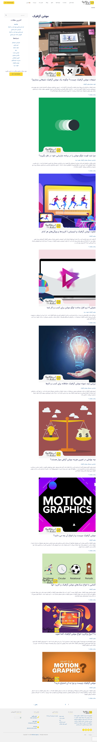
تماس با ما (41, 2)
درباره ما (34, 2)
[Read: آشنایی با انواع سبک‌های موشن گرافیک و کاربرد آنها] (69, 568)
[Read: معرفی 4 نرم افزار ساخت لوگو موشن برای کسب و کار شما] (67, 278)
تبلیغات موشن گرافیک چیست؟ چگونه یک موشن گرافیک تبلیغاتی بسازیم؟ (64, 79)
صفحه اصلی (71, 2)
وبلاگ (47, 2)
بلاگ (85, 735)
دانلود (52, 2)
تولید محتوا (93, 84)
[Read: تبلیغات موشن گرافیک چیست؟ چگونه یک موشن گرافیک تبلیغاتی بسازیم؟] (67, 50)
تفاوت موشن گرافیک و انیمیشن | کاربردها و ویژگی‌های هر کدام (69, 231)
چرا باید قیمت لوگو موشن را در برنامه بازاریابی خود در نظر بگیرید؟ (67, 155)
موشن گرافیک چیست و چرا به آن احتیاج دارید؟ (75, 683)
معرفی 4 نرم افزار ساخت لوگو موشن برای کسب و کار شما (71, 307)
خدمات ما (64, 2)
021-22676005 (16, 74)
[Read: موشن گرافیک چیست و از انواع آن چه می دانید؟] (67, 506)
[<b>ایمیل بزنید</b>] (38, 722)
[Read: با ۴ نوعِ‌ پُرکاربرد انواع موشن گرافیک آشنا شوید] (69, 617)
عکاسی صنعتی (16, 55)
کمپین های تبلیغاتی (63, 724)
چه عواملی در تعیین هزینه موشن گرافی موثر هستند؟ (73, 459)
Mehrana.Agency (35, 734)
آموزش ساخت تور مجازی (16, 35)
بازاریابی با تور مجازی (16, 29)
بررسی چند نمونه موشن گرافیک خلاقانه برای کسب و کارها (71, 383)
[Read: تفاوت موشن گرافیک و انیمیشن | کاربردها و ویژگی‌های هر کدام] (67, 202)
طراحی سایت (16, 53)
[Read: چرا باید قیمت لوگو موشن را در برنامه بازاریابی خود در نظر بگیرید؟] (67, 126)
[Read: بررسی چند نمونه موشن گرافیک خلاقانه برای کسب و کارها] (67, 354)
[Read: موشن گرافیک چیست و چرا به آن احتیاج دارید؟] (69, 667)
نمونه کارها (58, 2)
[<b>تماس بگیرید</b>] (38, 717)
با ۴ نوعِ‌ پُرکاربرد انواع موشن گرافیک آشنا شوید (75, 634)
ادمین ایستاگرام (62, 722)
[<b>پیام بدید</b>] (38, 727)
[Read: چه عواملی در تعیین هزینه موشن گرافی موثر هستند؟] (67, 430)
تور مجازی (16, 45)
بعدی (35, 705)
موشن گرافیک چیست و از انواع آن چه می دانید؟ (74, 535)
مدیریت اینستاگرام (16, 60)
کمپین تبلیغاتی (16, 58)
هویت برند (77, 160)
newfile (16, 24)
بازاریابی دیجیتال (92, 160)
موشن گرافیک (86, 84)
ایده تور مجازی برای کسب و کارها (16, 27)
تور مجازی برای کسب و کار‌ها (16, 32)
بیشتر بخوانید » (92, 95)
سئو (16, 50)
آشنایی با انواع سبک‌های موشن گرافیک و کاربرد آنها (73, 585)
